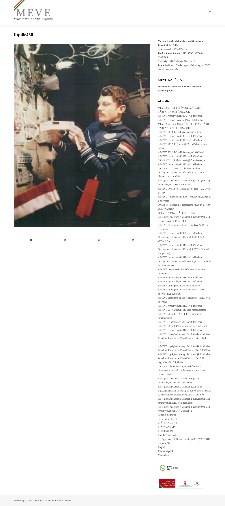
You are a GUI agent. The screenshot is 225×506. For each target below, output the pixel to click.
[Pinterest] (99, 240)
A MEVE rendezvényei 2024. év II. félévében (180, 116)
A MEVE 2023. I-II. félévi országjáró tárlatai (179, 132)
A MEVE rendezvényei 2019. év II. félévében (180, 245)
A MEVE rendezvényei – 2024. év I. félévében (181, 120)
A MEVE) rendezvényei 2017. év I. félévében (180, 322)
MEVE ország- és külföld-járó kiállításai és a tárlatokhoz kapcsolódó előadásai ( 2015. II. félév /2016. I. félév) (181, 370)
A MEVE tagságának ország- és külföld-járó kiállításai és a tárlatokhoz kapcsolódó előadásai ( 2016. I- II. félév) (184, 338)
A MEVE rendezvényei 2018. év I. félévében (180, 281)
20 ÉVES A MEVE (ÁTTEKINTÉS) (176, 213)
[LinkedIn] (133, 240)
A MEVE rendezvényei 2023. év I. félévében (180, 140)
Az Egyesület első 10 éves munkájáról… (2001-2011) (184, 439)
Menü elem (163, 455)
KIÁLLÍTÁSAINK (167, 423)
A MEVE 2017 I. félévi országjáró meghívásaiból (182, 309)
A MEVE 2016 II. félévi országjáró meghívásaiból (182, 326)
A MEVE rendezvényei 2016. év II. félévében (180, 330)
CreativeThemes (63, 500)
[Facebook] (31, 240)
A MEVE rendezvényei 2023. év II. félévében (180, 136)
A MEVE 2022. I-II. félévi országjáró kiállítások (181, 152)
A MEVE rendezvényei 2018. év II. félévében (180, 277)
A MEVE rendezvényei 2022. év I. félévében (180, 164)
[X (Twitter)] (65, 240)
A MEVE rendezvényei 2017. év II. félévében (180, 306)
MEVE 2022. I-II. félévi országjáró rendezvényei (181, 160)
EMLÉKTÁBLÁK (167, 435)
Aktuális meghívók (167, 415)
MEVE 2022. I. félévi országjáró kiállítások (179, 168)
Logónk (162, 447)
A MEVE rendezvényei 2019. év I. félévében (180, 257)
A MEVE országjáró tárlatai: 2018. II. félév (179, 285)
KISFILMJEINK (166, 431)
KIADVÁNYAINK (168, 427)
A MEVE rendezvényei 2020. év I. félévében (180, 233)
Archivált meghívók (167, 419)
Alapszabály (164, 443)
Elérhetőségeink (165, 451)
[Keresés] (210, 12)
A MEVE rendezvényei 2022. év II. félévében (180, 156)
